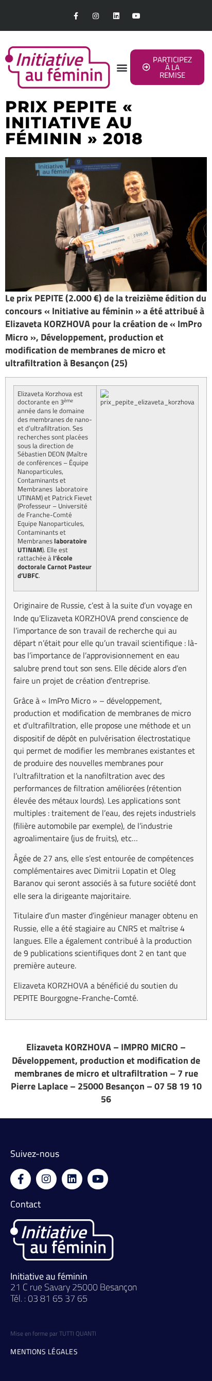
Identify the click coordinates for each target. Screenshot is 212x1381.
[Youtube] (136, 16)
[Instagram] (96, 16)
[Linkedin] (116, 16)
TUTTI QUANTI (77, 1333)
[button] (121, 67)
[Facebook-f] (76, 16)
